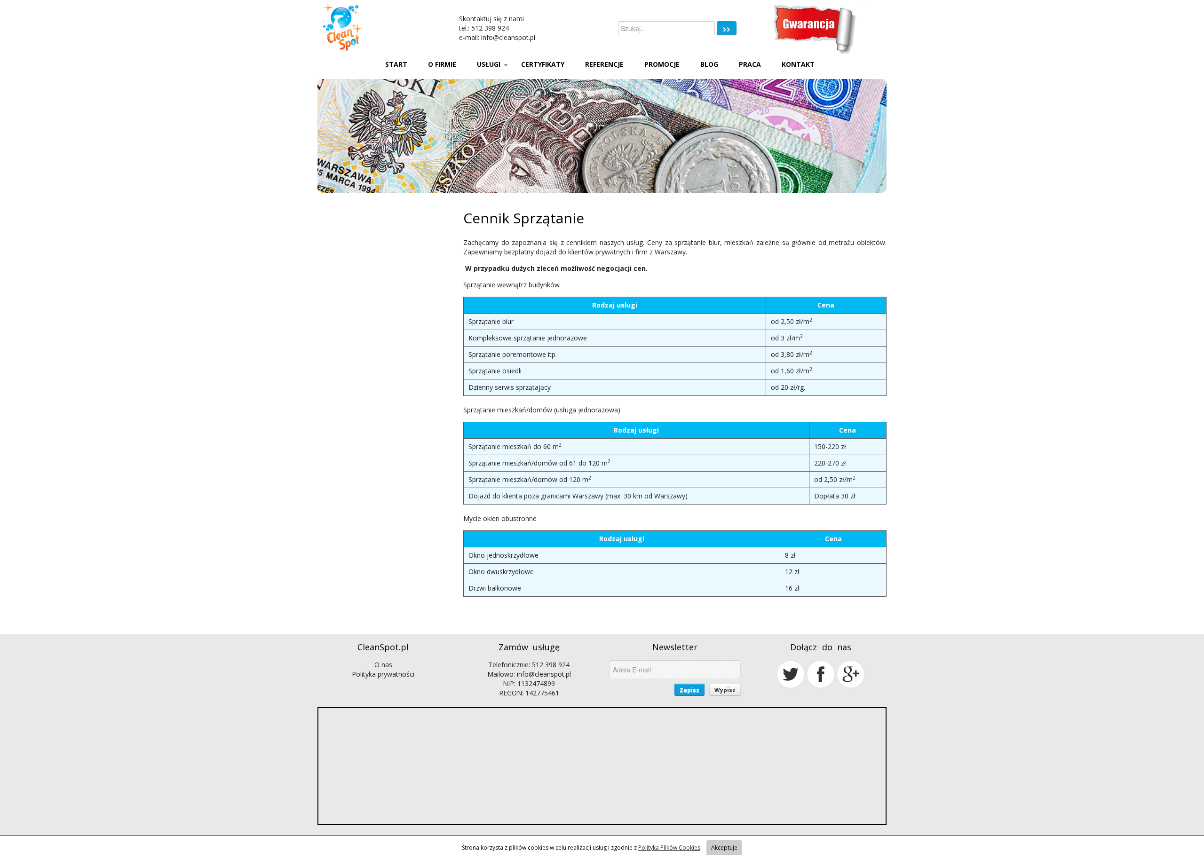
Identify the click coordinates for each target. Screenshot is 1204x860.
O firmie (442, 64)
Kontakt (798, 64)
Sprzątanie (479, 284)
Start (396, 64)
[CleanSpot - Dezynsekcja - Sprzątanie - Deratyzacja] (376, 27)
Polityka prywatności (383, 674)
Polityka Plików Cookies (669, 848)
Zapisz (689, 690)
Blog (709, 64)
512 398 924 (490, 28)
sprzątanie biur (697, 242)
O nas (383, 664)
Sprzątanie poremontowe (507, 354)
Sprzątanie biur (491, 321)
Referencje (604, 64)
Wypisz (725, 690)
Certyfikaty (542, 64)
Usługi (488, 64)
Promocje (662, 64)
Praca (750, 64)
